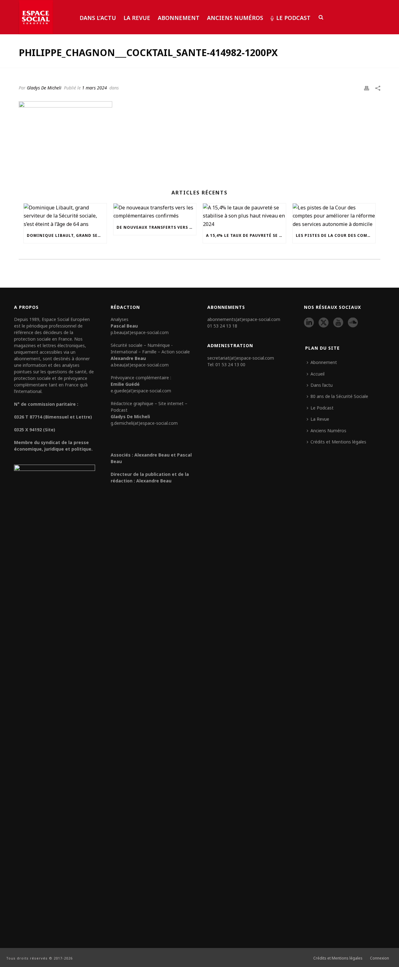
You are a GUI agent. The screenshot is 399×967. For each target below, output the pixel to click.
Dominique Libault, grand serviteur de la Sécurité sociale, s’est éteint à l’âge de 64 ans (67, 235)
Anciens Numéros (235, 18)
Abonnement (179, 18)
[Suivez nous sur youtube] (338, 323)
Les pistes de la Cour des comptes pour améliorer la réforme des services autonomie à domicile (336, 235)
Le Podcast (293, 18)
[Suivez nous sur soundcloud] (353, 323)
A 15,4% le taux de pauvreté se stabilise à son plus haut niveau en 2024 (246, 235)
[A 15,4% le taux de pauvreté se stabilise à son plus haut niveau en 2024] (244, 215)
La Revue (136, 18)
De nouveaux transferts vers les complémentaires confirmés (156, 227)
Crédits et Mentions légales (338, 442)
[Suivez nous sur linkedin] (309, 323)
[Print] (366, 88)
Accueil (317, 374)
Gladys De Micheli (44, 88)
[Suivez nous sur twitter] (324, 323)
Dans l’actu (97, 18)
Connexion (379, 958)
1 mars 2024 (94, 88)
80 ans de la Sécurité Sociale (339, 396)
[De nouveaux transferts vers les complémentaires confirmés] (154, 211)
